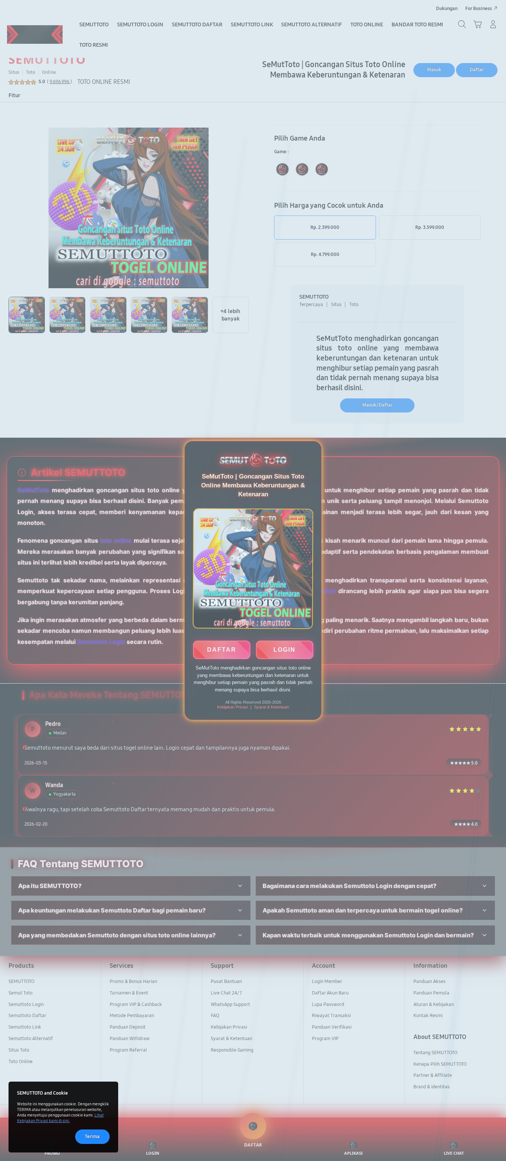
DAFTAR (221, 649)
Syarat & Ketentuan (271, 707)
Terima (92, 1136)
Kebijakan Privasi (232, 707)
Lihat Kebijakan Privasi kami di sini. (60, 1117)
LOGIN (284, 649)
